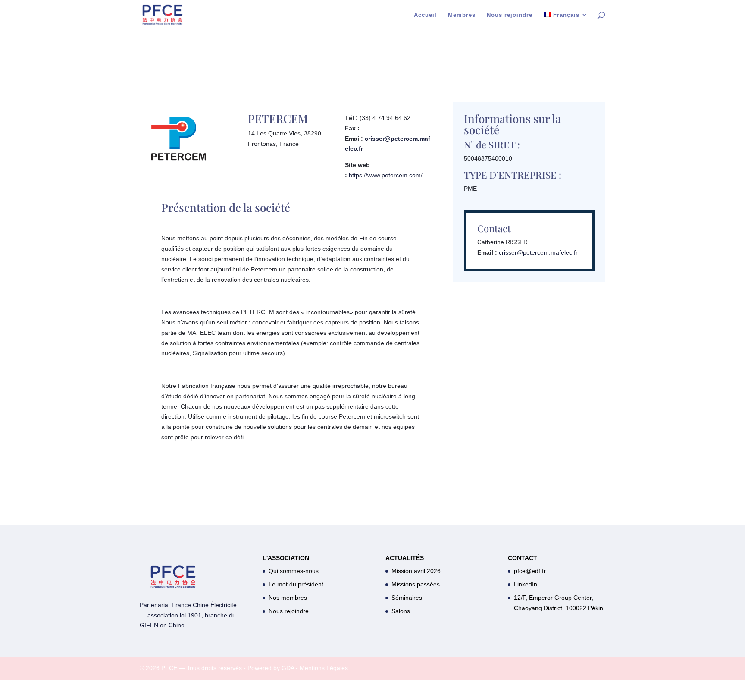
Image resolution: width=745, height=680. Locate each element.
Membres (462, 15)
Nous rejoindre (509, 15)
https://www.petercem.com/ (386, 175)
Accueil (425, 15)
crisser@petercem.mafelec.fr (538, 252)
